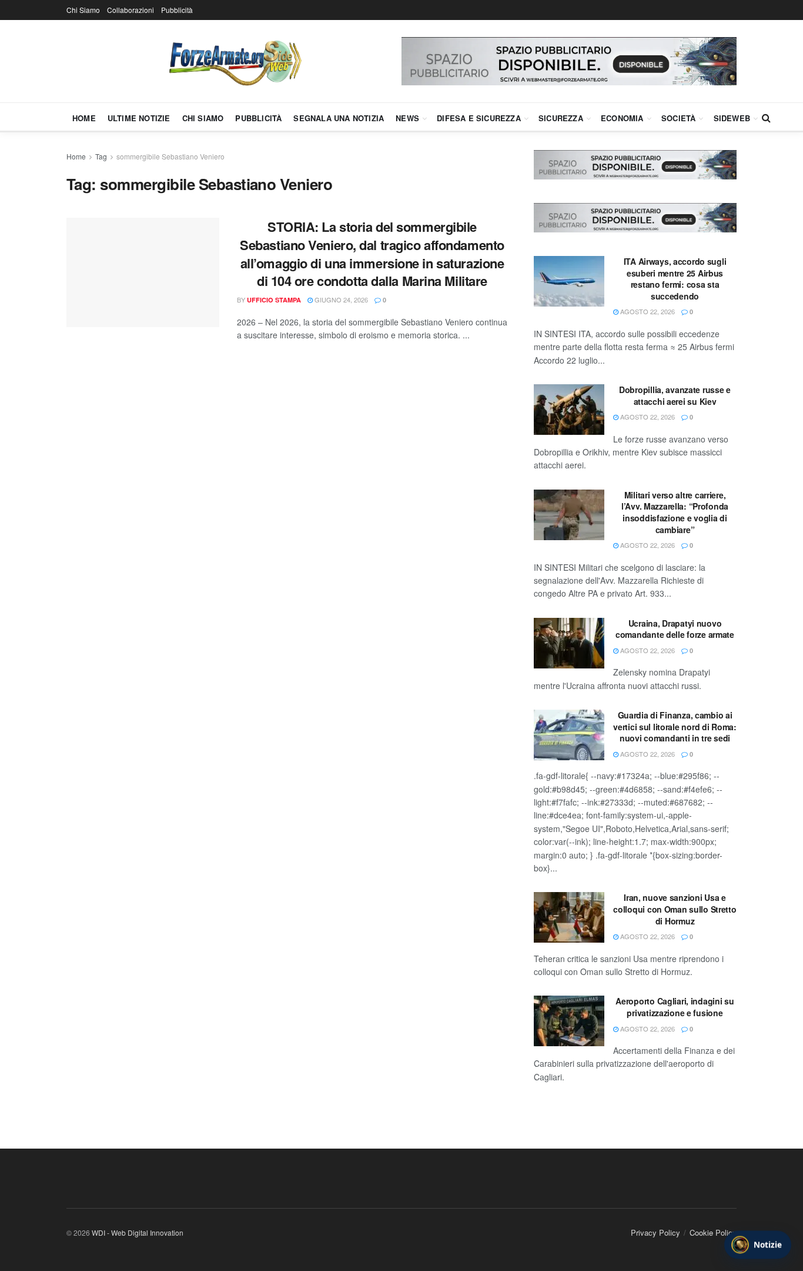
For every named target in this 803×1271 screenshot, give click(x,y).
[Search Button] (766, 117)
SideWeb (732, 118)
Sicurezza (560, 118)
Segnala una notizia (338, 118)
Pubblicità (177, 10)
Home (84, 118)
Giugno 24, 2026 (340, 299)
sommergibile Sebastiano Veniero (170, 156)
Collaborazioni (130, 10)
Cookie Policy (713, 1232)
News (407, 118)
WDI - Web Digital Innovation (137, 1232)
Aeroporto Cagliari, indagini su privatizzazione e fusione (674, 1007)
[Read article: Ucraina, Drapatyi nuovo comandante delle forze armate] (569, 643)
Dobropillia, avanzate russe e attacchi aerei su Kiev (675, 395)
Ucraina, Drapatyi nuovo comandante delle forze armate (674, 629)
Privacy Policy (655, 1232)
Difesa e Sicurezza (479, 118)
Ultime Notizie (139, 118)
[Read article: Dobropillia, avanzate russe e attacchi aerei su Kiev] (569, 409)
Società (678, 118)
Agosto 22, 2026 (646, 311)
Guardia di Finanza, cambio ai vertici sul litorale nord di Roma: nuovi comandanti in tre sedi (674, 726)
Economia (622, 118)
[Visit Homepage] (234, 61)
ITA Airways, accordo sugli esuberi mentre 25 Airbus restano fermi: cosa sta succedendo (675, 278)
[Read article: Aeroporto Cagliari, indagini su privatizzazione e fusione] (569, 1021)
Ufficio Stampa (274, 299)
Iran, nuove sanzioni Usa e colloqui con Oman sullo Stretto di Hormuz (674, 908)
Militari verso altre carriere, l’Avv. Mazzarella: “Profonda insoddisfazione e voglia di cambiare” (674, 512)
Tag (101, 156)
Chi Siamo (83, 10)
